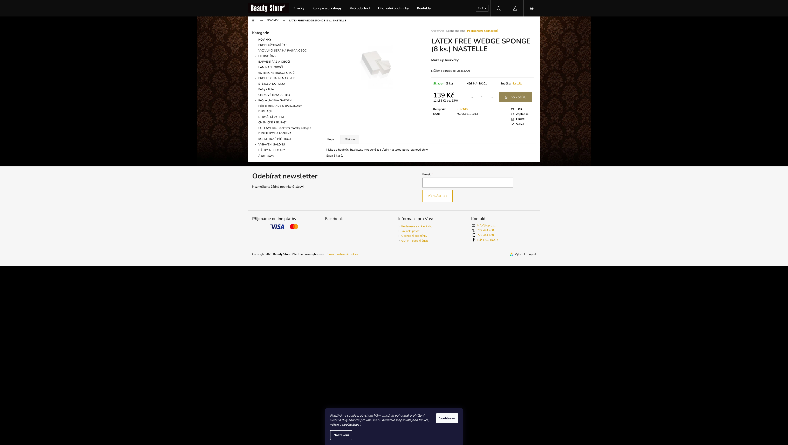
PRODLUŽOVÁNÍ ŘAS (272, 45)
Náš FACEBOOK (487, 240)
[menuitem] (298, 8)
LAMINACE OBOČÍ (270, 67)
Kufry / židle (266, 89)
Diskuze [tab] (350, 139)
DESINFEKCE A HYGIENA (275, 133)
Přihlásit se (437, 196)
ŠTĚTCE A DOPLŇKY (272, 84)
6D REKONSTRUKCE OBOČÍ (276, 73)
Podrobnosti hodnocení (482, 31)
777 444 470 (485, 235)
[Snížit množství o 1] (472, 97)
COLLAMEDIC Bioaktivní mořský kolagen (284, 128)
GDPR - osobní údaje (414, 241)
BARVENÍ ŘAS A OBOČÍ (274, 62)
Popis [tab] (331, 139)
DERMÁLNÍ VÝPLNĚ (271, 117)
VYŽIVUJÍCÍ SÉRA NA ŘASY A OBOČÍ (282, 51)
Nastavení (341, 435)
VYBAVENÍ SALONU (271, 144)
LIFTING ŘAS (267, 56)
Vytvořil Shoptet (525, 254)
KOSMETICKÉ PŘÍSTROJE (275, 139)
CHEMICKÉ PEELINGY (272, 122)
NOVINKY (264, 40)
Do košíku (518, 97)
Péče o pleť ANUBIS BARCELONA (280, 106)
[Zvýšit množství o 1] (492, 97)
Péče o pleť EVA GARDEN (275, 100)
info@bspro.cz (486, 225)
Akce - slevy (266, 156)
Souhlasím (447, 418)
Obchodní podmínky (414, 236)
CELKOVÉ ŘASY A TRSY (274, 95)
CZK (481, 8)
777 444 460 (485, 230)
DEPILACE (265, 111)
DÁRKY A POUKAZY (271, 150)
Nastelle (517, 83)
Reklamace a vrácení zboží (417, 226)
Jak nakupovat (410, 231)
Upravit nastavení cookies (342, 254)
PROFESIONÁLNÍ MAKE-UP (276, 78)
